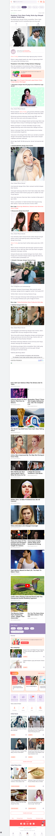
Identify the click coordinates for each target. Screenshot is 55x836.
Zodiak (29, 7)
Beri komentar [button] (25, 642)
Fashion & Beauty (32, 808)
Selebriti (24, 7)
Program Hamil (32, 786)
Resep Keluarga (14, 808)
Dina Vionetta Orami (27, 51)
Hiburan (13, 7)
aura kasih (26, 628)
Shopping (41, 7)
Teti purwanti (26, 50)
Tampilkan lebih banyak (27, 761)
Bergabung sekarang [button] (26, 75)
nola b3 (32, 628)
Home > (12, 10)
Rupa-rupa (35, 7)
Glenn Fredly (14, 56)
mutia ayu (13, 628)
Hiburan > (16, 10)
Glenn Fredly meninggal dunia (17, 631)
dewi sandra (19, 628)
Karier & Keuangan (15, 786)
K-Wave (18, 7)
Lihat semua (41, 673)
